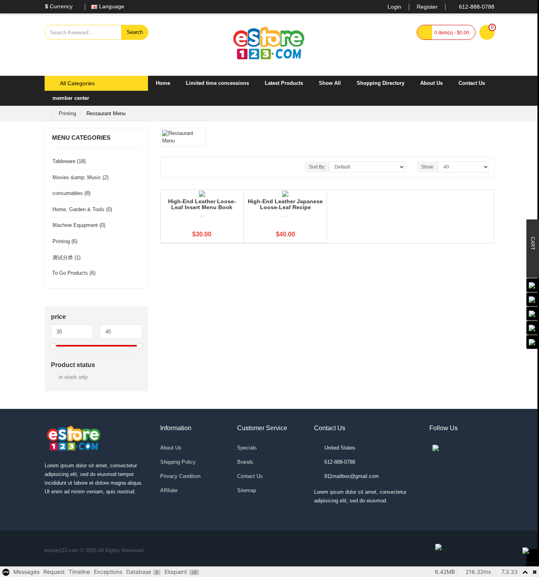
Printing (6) (64, 241)
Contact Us (472, 83)
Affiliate (169, 490)
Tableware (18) (69, 161)
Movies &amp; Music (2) (80, 177)
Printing (67, 113)
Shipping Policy (178, 462)
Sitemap (246, 490)
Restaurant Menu (105, 113)
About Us (431, 83)
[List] (179, 167)
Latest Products (284, 83)
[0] (487, 33)
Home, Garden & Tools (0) (82, 209)
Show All (330, 83)
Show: (427, 167)
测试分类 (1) (66, 257)
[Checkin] (532, 556)
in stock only (73, 377)
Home (163, 83)
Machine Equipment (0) (78, 225)
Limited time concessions (217, 83)
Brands (245, 462)
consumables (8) (71, 193)
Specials (247, 448)
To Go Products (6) (73, 273)
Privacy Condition (180, 476)
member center (70, 98)
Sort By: (317, 167)
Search (135, 32)
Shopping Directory (380, 83)
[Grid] (170, 167)
